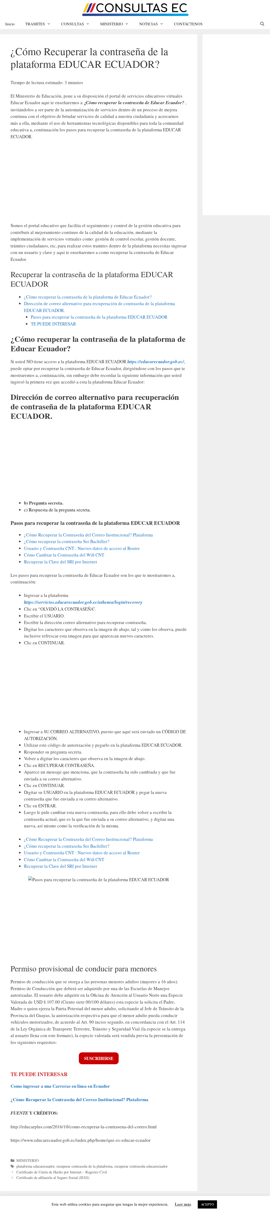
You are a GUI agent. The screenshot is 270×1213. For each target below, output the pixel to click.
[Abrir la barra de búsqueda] (262, 23)
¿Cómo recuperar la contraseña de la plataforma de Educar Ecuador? (88, 297)
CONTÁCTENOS (188, 23)
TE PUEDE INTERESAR (53, 324)
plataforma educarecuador (35, 1166)
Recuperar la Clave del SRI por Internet (60, 562)
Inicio (10, 23)
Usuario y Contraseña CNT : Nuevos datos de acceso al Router (82, 548)
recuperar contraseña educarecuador (141, 1166)
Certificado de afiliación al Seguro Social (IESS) (52, 1177)
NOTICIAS (148, 23)
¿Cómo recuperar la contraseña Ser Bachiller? (66, 541)
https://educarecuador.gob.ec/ (155, 361)
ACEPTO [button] (207, 1204)
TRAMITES (35, 23)
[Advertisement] (98, 183)
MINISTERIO (111, 23)
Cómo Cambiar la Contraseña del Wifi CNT (64, 555)
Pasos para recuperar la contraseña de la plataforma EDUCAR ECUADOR (99, 317)
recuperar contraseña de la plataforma (84, 1166)
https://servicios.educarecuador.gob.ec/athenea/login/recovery (83, 602)
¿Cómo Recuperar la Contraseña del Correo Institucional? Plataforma (88, 535)
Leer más (183, 1204)
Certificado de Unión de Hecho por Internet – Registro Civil (61, 1171)
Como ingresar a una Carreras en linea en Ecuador (60, 1086)
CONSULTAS (72, 23)
